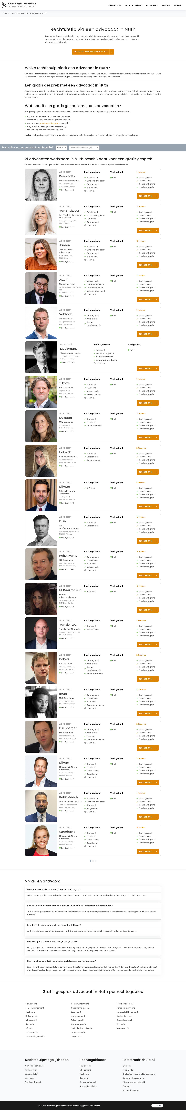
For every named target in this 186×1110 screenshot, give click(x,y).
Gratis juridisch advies (34, 1098)
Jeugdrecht (76, 1069)
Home (4, 13)
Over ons (165, 5)
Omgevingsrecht (78, 1056)
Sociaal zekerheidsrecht (81, 1061)
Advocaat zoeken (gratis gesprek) (25, 13)
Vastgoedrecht (78, 1048)
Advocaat (151, 5)
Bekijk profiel (145, 196)
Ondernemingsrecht (80, 1040)
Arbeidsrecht (31, 1052)
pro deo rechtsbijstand (50, 123)
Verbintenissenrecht (126, 1040)
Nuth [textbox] (59, 147)
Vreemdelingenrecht (35, 1069)
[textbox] (83, 147)
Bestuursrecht (123, 1061)
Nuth (44, 13)
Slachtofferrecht (124, 1048)
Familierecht (31, 1036)
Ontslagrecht (32, 1048)
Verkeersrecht (32, 1065)
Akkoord (157, 1106)
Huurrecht (30, 1056)
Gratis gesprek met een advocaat (91, 51)
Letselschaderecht (125, 1036)
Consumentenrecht (80, 1036)
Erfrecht (29, 1061)
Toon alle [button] (91, 191)
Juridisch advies (133, 5)
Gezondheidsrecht (125, 1052)
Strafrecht (30, 1044)
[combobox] (61, 147)
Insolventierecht (78, 1065)
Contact (178, 5)
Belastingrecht (77, 1052)
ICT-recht (121, 1056)
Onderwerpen (114, 5)
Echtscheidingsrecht (35, 1040)
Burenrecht (76, 1044)
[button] (93, 185)
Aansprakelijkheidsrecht (127, 1044)
